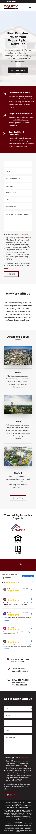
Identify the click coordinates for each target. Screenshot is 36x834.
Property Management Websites (22, 806)
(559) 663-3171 (21, 682)
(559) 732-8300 (21, 685)
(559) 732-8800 (23, 680)
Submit (11, 274)
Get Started (18, 70)
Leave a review (27, 576)
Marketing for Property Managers (19, 807)
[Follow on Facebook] (15, 564)
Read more (6, 606)
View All (18, 498)
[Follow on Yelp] (21, 564)
